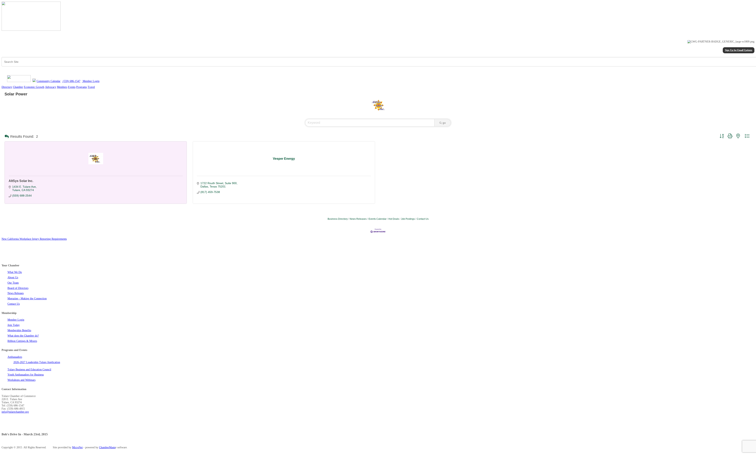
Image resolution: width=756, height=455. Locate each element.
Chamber (18, 87)
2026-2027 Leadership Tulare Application (36, 362)
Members (62, 87)
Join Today (13, 325)
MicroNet (77, 447)
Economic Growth (34, 87)
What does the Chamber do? (23, 335)
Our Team (13, 282)
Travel (91, 87)
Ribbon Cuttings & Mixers (22, 341)
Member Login (15, 319)
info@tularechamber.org (15, 411)
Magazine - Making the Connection (27, 298)
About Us (12, 277)
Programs (81, 87)
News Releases (358, 219)
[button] (7, 136)
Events (71, 87)
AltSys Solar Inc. (21, 181)
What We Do (14, 272)
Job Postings (408, 219)
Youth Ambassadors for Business (25, 374)
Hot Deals (393, 219)
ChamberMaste (107, 447)
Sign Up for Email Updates (738, 50)
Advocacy (50, 87)
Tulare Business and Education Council (29, 369)
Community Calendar (48, 81)
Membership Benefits (19, 330)
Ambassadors (14, 356)
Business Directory (338, 219)
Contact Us (423, 219)
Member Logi (90, 81)
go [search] (444, 122)
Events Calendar (377, 219)
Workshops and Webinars (21, 379)
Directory (7, 87)
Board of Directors (17, 288)
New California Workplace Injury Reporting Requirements (34, 238)
